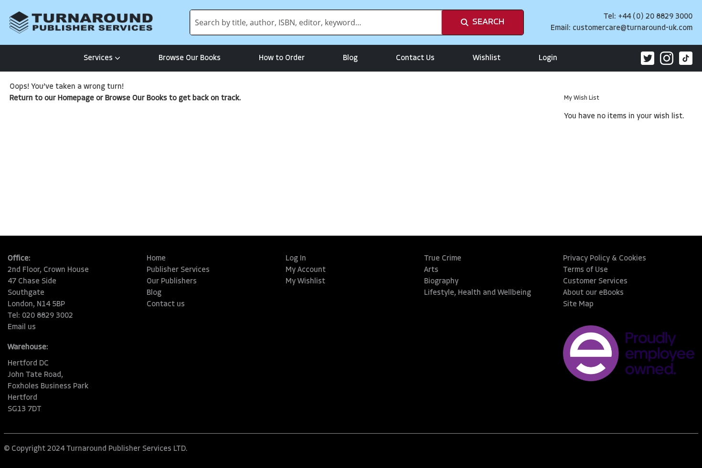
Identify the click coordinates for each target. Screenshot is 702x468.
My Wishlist (305, 281)
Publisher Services (178, 270)
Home (156, 258)
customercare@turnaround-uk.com (632, 28)
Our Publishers (172, 281)
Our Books (149, 98)
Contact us (166, 304)
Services (98, 58)
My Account (306, 270)
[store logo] (81, 22)
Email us (22, 327)
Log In (296, 258)
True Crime (442, 258)
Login (548, 58)
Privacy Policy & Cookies (604, 258)
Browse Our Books (190, 58)
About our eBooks (593, 293)
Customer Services (595, 281)
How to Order (282, 58)
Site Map (578, 304)
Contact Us (415, 58)
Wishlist (486, 58)
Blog (350, 58)
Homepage (76, 98)
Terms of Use (585, 270)
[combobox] (316, 22)
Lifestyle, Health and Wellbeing (477, 293)
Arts (431, 270)
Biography (441, 281)
